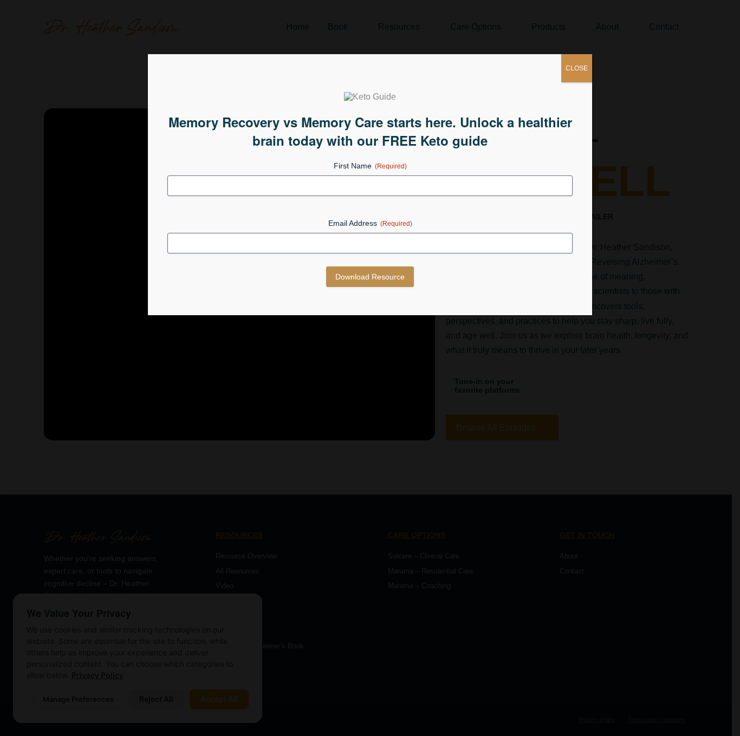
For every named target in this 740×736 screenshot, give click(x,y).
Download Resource (370, 276)
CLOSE (577, 68)
